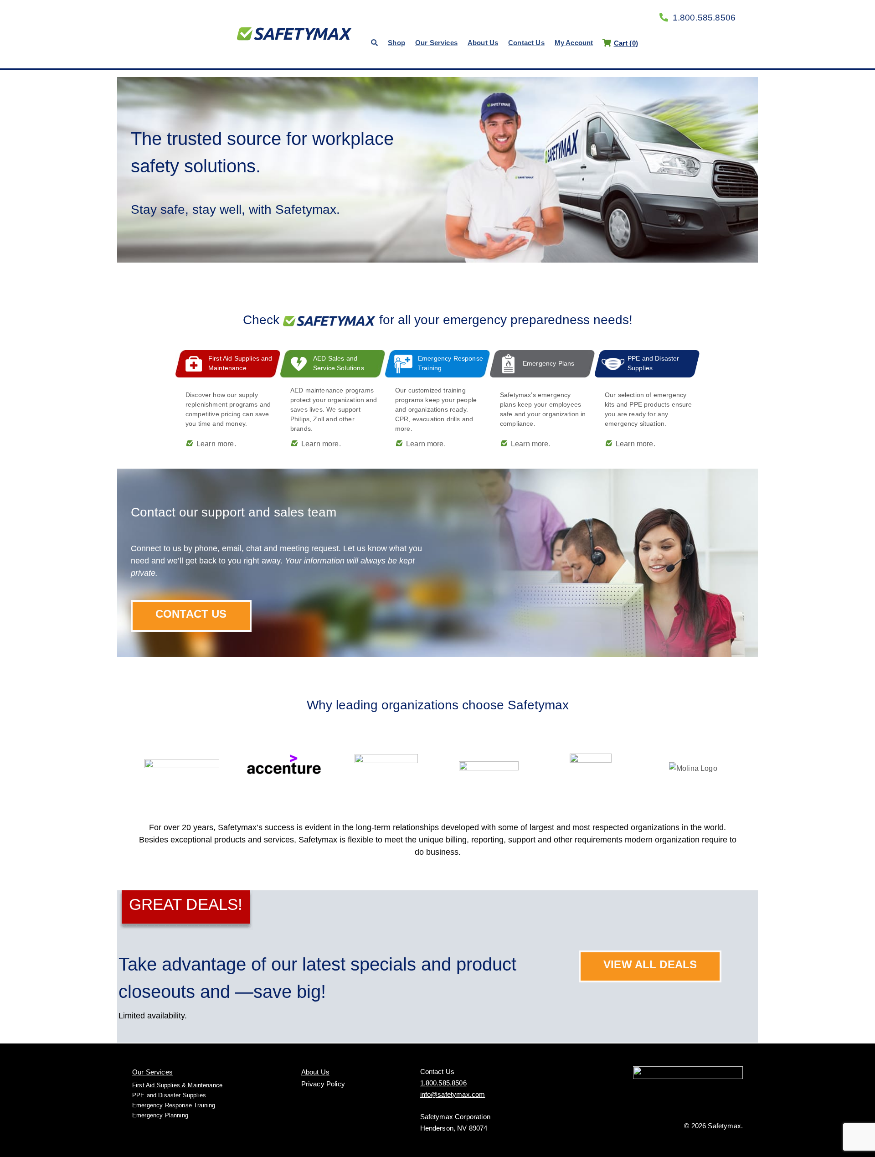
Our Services (436, 42)
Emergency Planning (160, 1115)
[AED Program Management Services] (332, 400)
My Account (574, 42)
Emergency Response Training (173, 1105)
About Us (483, 42)
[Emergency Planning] (542, 400)
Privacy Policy (323, 1084)
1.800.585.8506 (704, 17)
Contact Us (526, 42)
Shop (396, 42)
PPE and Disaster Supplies (169, 1095)
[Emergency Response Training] (437, 400)
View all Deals (650, 964)
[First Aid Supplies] (227, 400)
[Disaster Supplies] (647, 400)
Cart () (626, 43)
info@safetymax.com (452, 1094)
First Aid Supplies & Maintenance (177, 1085)
